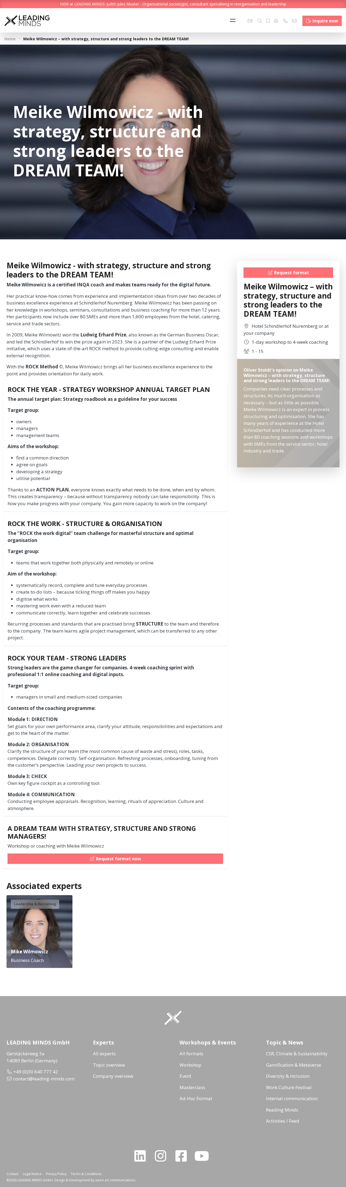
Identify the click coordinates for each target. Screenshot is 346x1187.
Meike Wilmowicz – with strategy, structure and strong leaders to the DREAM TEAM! (288, 300)
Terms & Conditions (86, 1174)
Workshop (190, 1065)
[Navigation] (234, 21)
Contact (12, 1174)
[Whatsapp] (276, 21)
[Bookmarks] (268, 21)
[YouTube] (204, 1156)
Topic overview (109, 1065)
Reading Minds (282, 1110)
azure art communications (115, 1180)
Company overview (113, 1076)
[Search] (259, 21)
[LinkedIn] (142, 1156)
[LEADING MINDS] (26, 20)
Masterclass (192, 1087)
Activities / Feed (282, 1121)
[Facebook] (183, 1156)
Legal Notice (32, 1174)
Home (10, 38)
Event (185, 1076)
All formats (191, 1053)
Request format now (118, 859)
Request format (291, 273)
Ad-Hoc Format (195, 1098)
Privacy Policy (56, 1174)
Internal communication (292, 1098)
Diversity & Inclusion (288, 1076)
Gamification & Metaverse (293, 1065)
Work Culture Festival (289, 1087)
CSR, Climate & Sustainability (297, 1053)
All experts (104, 1053)
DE (250, 21)
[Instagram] (162, 1156)
